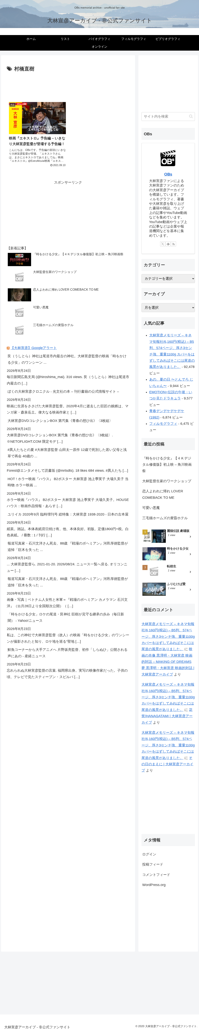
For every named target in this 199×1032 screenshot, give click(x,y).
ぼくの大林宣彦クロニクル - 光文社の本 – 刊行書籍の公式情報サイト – (63, 391)
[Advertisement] (68, 85)
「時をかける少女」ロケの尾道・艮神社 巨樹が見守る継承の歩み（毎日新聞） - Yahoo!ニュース (66, 617)
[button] (191, 116)
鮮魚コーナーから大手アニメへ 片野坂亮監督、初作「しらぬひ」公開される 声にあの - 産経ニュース (67, 653)
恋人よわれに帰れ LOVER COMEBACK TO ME (162, 494)
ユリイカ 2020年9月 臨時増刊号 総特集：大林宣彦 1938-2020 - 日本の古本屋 (68, 514)
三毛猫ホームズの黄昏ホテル (165, 518)
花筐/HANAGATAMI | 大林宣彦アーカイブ (167, 716)
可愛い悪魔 (151, 508)
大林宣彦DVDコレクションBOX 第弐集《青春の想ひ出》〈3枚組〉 (60, 421)
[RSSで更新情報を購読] (173, 243)
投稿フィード (152, 864)
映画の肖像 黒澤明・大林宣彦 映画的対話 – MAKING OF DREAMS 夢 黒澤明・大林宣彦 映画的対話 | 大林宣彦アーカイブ (167, 661)
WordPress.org (154, 885)
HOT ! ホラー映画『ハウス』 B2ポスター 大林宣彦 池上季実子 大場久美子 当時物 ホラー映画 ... (68, 482)
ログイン (149, 854)
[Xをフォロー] (162, 243)
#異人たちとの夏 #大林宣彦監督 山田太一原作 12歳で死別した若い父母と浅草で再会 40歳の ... (67, 453)
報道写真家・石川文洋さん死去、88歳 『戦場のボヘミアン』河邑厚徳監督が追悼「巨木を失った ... (68, 546)
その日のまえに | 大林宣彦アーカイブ (167, 764)
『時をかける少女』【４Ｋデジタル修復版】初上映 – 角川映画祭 (167, 464)
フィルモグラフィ (163, 424)
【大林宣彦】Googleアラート (33, 348)
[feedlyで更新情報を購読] (168, 243)
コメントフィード (156, 875)
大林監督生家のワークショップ (166, 481)
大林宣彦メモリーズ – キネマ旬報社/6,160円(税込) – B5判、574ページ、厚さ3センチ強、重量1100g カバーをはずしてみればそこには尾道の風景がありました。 (168, 636)
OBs (168, 174)
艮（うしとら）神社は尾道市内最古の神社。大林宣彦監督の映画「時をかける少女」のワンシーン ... (67, 359)
